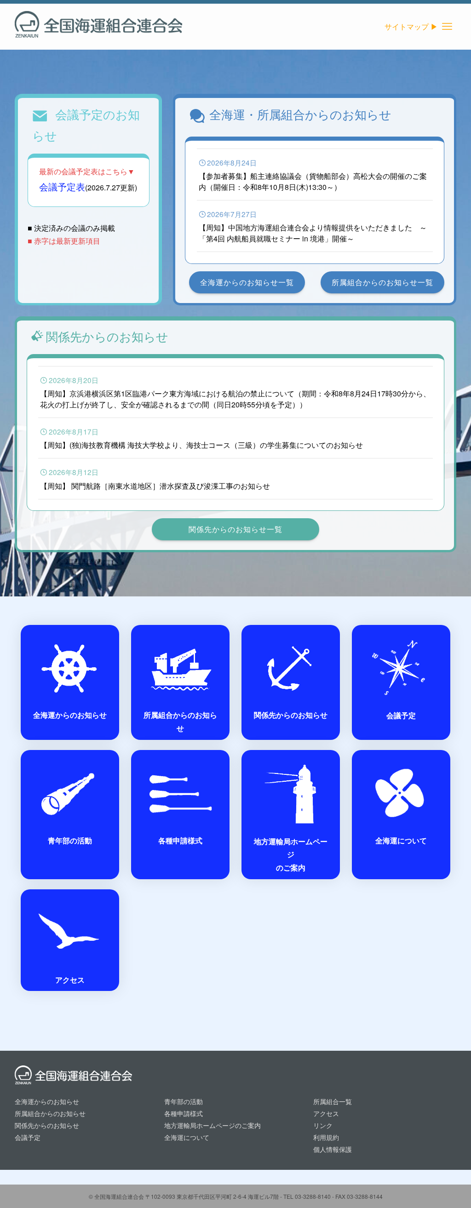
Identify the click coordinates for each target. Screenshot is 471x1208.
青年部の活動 (183, 1101)
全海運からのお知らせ (47, 1101)
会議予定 (27, 1137)
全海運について (186, 1137)
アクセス (326, 1113)
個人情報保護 (332, 1149)
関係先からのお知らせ (47, 1125)
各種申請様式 (183, 1113)
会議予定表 (62, 186)
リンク (323, 1125)
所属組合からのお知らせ (50, 1113)
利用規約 (326, 1137)
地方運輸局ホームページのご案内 (212, 1125)
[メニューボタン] (447, 26)
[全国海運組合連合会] (98, 26)
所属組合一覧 (332, 1101)
